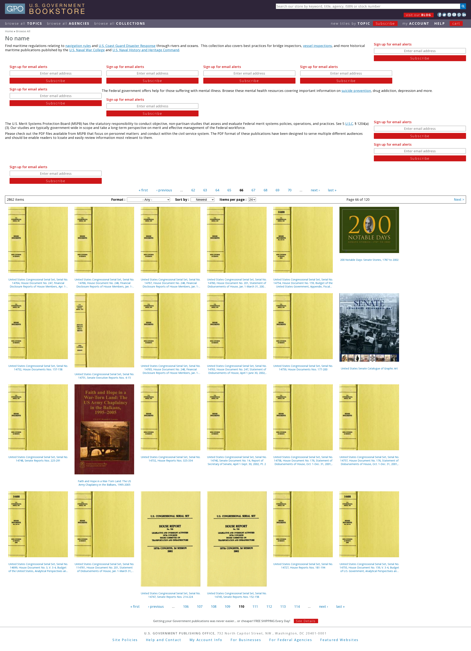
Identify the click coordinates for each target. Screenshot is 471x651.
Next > (459, 199)
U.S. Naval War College (87, 50)
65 (229, 190)
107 (199, 606)
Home (9, 31)
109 (227, 606)
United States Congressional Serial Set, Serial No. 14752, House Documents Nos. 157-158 (38, 367)
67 (253, 190)
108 (213, 606)
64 (217, 190)
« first (143, 190)
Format (117, 199)
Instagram (449, 15)
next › (315, 190)
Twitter (444, 15)
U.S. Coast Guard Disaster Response (127, 45)
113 (283, 606)
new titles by (363, 23)
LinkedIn (464, 15)
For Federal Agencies (290, 640)
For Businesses (246, 640)
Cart (456, 23)
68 (265, 190)
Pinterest (459, 15)
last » (332, 190)
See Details (306, 621)
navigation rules (78, 45)
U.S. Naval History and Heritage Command (145, 50)
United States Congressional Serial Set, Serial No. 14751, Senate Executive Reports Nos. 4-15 (104, 375)
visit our (418, 15)
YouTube (454, 15)
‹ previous (164, 190)
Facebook (439, 15)
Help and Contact (163, 640)
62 (193, 190)
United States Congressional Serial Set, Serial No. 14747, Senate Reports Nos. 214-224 (170, 595)
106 (186, 606)
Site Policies (125, 640)
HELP (439, 23)
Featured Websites (339, 640)
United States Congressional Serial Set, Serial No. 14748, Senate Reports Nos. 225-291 (38, 458)
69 (277, 190)
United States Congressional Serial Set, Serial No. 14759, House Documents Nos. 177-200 (303, 367)
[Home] (46, 12)
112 (269, 606)
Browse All (23, 23)
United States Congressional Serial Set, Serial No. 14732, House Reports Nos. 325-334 (170, 458)
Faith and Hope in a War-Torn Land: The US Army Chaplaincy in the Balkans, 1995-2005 (104, 482)
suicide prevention (356, 90)
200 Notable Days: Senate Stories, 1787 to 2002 (369, 260)
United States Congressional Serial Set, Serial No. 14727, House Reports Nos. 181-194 (303, 565)
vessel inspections (317, 45)
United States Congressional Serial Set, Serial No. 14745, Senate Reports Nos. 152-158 (237, 595)
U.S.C (349, 123)
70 (289, 190)
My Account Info (206, 640)
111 (255, 606)
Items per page (232, 199)
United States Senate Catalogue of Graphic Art (369, 368)
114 (297, 606)
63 (205, 190)
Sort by (181, 199)
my (415, 23)
